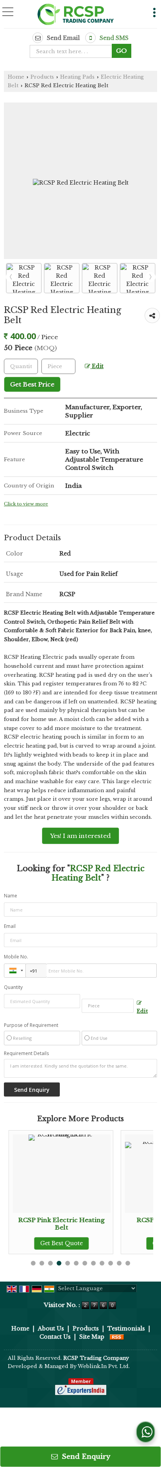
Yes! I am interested (80, 836)
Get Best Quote (61, 1243)
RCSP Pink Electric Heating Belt (61, 1223)
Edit (97, 366)
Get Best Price (32, 384)
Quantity (13, 987)
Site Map (91, 1336)
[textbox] (73, 51)
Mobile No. (16, 956)
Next (150, 277)
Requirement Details (26, 1053)
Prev (11, 277)
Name (10, 895)
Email (10, 926)
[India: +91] (15, 971)
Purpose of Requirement (31, 1025)
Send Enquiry (85, 1457)
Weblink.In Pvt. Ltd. (104, 1366)
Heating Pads (77, 77)
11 (119, 1263)
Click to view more (26, 504)
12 (127, 1263)
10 (110, 1263)
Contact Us (55, 1336)
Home (16, 77)
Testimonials (126, 1328)
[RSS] (117, 1336)
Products (42, 77)
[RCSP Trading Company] (76, 15)
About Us (51, 1328)
